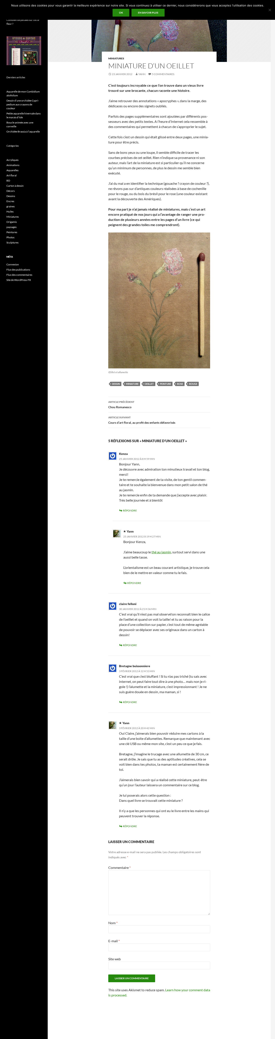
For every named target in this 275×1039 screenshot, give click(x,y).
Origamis (11, 221)
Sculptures (12, 242)
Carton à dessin (15, 185)
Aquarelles (12, 170)
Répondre (130, 510)
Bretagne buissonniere (134, 666)
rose (180, 383)
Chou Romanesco (121, 404)
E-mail (114, 941)
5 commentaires (163, 74)
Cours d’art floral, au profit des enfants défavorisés (141, 420)
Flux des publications (18, 269)
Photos (10, 237)
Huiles (10, 211)
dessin (116, 383)
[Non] (269, 10)
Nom (113, 923)
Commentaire (119, 867)
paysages (11, 227)
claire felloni (127, 604)
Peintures (11, 232)
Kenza (123, 454)
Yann (141, 74)
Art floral (11, 175)
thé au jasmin (161, 552)
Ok (121, 12)
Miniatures (116, 58)
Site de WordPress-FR (18, 280)
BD (8, 180)
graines (10, 206)
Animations (12, 165)
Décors (10, 190)
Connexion (12, 264)
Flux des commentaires (19, 274)
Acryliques (12, 160)
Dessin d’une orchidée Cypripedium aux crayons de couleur (22, 104)
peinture (165, 383)
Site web (114, 959)
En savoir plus (148, 12)
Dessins (10, 196)
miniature (132, 383)
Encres (10, 201)
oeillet (149, 383)
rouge (193, 383)
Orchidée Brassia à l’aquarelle (23, 131)
